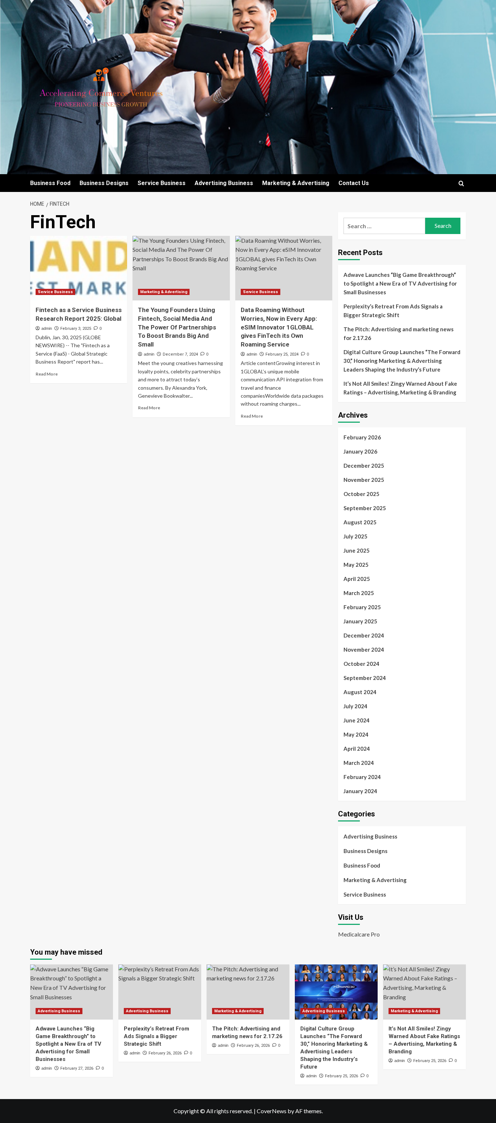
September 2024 (364, 678)
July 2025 (355, 536)
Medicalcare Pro (359, 934)
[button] (461, 183)
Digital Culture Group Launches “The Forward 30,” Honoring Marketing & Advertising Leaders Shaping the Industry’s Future (401, 361)
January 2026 (360, 451)
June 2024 (356, 720)
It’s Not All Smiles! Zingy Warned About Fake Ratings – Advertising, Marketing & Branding (400, 387)
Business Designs (104, 183)
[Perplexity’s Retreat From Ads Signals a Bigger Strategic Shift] (159, 992)
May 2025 (356, 564)
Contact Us (353, 183)
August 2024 (360, 692)
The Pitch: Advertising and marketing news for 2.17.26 (398, 333)
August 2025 (360, 522)
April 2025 (356, 578)
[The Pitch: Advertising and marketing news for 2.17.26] (248, 992)
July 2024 (355, 706)
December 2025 (363, 465)
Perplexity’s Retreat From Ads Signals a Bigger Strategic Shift (393, 310)
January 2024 (360, 791)
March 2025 (358, 593)
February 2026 (362, 437)
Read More (47, 374)
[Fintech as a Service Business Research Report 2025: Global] (78, 268)
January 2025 (360, 621)
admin (46, 328)
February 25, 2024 (281, 354)
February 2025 (362, 607)
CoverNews (271, 1110)
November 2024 (363, 649)
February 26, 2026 (165, 1053)
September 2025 (364, 508)
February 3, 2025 (75, 328)
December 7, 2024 (180, 354)
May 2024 (356, 734)
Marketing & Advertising (295, 183)
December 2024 (363, 635)
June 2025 (356, 550)
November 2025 (363, 479)
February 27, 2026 (76, 1068)
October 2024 (361, 663)
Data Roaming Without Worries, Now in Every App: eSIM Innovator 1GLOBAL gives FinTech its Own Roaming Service (279, 327)
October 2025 (361, 494)
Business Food (50, 183)
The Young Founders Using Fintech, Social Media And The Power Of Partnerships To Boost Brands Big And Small (177, 327)
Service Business (162, 183)
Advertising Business (224, 183)
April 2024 (356, 748)
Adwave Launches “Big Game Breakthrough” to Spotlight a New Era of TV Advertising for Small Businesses (400, 283)
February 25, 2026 (341, 1076)
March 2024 (358, 762)
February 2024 (362, 777)
